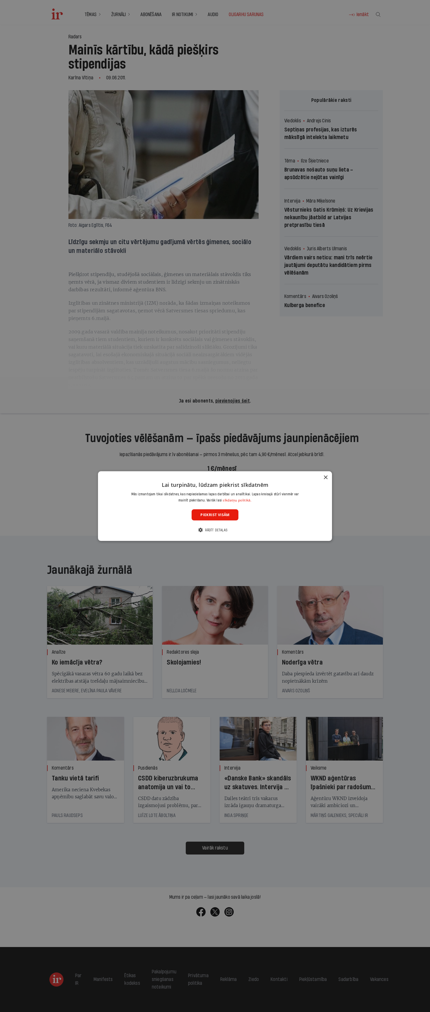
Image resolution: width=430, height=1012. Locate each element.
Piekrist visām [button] (215, 514)
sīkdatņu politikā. (237, 500)
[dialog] (215, 506)
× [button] (325, 477)
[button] (215, 530)
